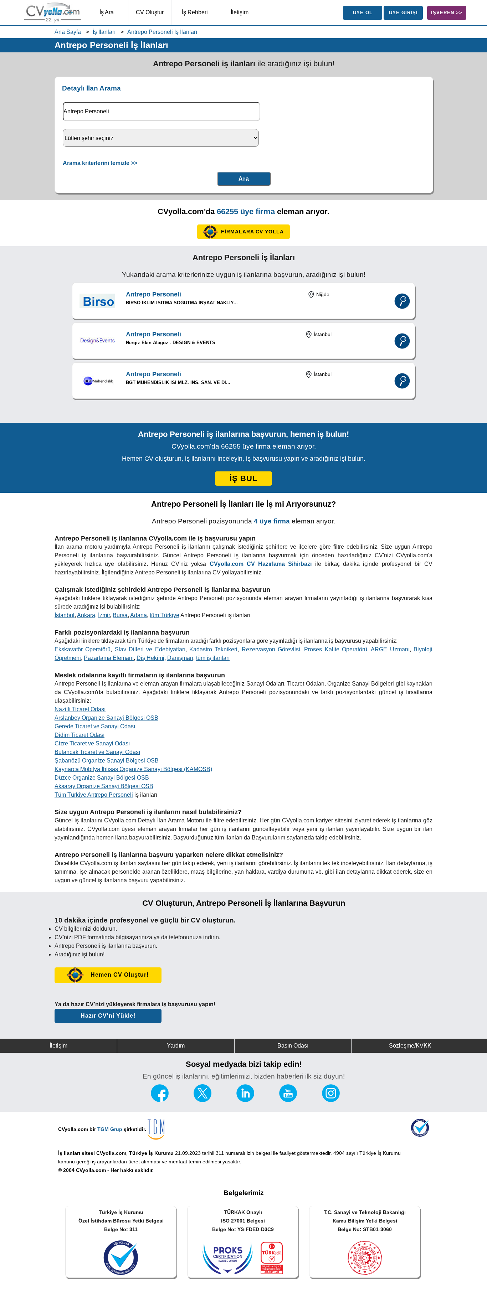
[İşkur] (420, 1135)
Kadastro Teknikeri (213, 649)
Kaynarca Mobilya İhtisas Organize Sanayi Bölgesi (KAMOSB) (133, 769)
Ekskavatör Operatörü (83, 649)
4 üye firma (272, 521)
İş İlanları (104, 32)
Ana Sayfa (68, 32)
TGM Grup (109, 1129)
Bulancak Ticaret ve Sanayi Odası (97, 752)
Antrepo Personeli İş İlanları (162, 32)
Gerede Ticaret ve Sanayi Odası (95, 726)
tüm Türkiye (164, 615)
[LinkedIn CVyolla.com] (245, 1100)
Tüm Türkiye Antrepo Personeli (94, 795)
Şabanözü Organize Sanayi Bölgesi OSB (107, 761)
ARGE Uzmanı (390, 649)
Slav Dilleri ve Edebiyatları (150, 649)
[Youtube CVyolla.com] (288, 1100)
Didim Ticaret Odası (79, 735)
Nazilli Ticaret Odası (80, 709)
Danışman (180, 658)
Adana (138, 615)
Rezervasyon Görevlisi (271, 649)
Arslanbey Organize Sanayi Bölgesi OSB (106, 718)
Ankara (86, 615)
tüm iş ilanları (213, 658)
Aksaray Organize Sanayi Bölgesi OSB (104, 786)
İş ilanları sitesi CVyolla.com (92, 1153)
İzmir (104, 615)
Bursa (120, 615)
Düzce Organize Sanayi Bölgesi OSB (102, 778)
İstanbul (65, 615)
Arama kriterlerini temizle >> (100, 163)
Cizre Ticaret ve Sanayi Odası (92, 743)
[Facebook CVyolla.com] (160, 1100)
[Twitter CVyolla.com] (202, 1100)
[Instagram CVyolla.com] (331, 1100)
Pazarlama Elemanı (109, 658)
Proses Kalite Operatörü (335, 649)
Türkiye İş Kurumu (151, 1153)
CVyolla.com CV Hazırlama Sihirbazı (261, 564)
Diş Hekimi (150, 658)
